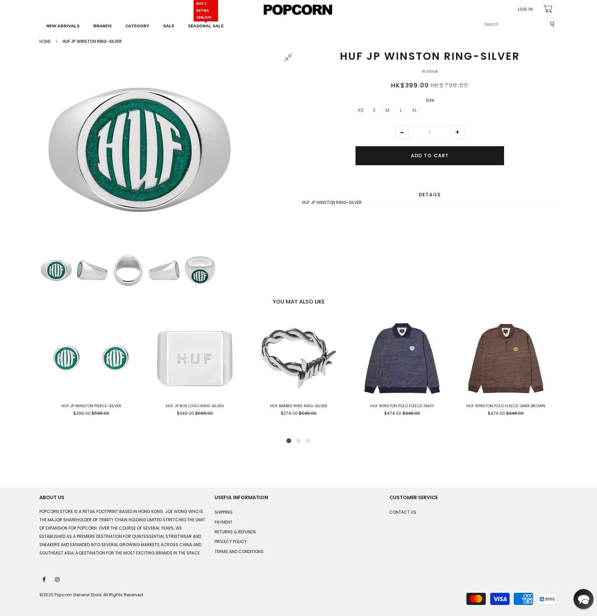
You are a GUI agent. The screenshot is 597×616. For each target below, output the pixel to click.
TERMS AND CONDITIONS (239, 551)
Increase (457, 132)
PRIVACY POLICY (231, 541)
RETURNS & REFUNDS (235, 532)
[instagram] (58, 579)
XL (414, 110)
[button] (402, 132)
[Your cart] (548, 9)
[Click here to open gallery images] (289, 58)
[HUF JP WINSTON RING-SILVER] (56, 270)
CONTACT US (402, 512)
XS (360, 110)
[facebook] (44, 579)
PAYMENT (224, 522)
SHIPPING (224, 512)
